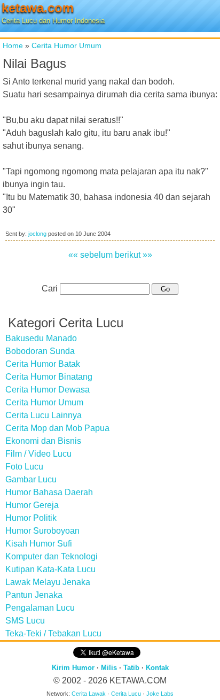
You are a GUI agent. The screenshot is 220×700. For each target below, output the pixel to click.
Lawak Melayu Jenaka (47, 582)
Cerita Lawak (89, 693)
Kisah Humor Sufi (38, 543)
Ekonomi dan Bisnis (43, 440)
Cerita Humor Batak (42, 363)
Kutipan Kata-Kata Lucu (50, 569)
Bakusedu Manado (41, 338)
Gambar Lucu (31, 479)
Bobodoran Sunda (40, 351)
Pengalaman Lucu (40, 607)
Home (13, 45)
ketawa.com (38, 8)
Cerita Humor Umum (66, 45)
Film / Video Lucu (38, 453)
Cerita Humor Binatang (48, 376)
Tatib (131, 668)
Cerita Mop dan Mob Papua (57, 428)
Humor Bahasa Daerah (49, 492)
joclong (37, 233)
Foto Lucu (24, 466)
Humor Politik (31, 517)
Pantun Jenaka (33, 594)
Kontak (157, 668)
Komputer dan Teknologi (51, 556)
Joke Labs (160, 693)
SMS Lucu (25, 620)
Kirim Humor (73, 668)
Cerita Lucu (126, 693)
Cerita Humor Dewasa (47, 389)
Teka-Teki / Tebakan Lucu (53, 633)
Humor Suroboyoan (42, 530)
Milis (109, 668)
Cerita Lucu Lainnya (43, 415)
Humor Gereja (32, 505)
